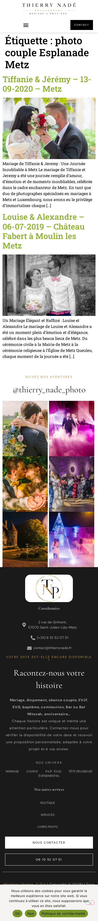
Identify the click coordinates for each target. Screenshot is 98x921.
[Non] (90, 902)
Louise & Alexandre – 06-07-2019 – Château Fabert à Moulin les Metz (44, 231)
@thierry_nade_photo (49, 389)
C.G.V (41, 884)
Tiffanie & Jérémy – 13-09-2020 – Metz (47, 84)
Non (30, 914)
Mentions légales (19, 884)
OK (17, 914)
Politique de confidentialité (63, 914)
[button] (26, 25)
